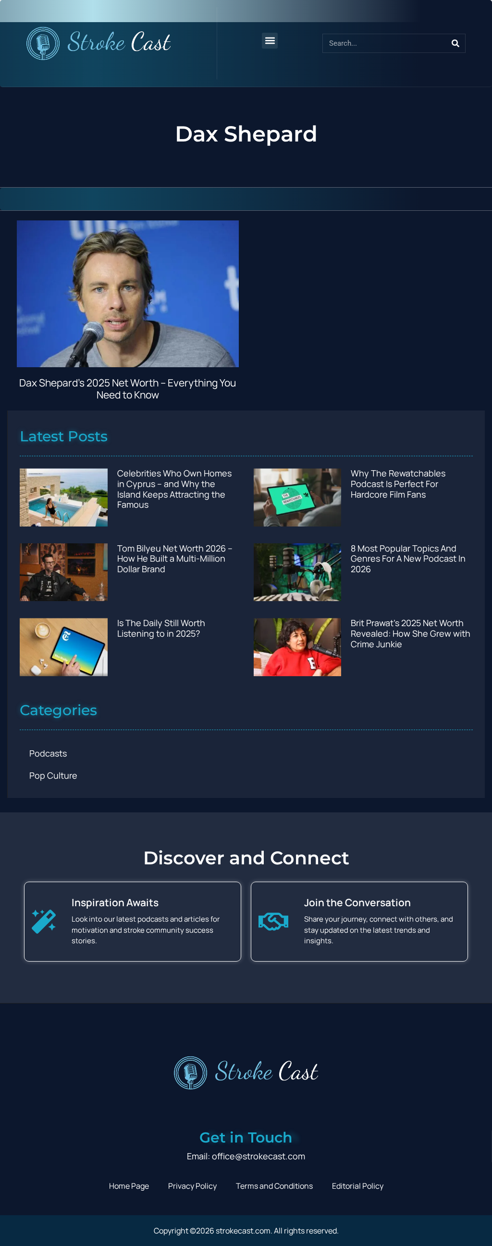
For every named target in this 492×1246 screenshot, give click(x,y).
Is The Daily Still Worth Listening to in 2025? (161, 628)
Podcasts (48, 753)
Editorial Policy (357, 1186)
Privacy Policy (192, 1186)
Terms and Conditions (274, 1186)
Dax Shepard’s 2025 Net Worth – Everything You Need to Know (127, 388)
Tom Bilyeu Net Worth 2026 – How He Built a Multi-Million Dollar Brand (175, 558)
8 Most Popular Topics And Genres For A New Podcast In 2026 (408, 558)
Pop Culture (53, 775)
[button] (270, 41)
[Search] (455, 43)
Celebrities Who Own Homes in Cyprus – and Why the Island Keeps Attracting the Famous (174, 488)
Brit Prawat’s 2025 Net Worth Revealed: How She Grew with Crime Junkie (410, 633)
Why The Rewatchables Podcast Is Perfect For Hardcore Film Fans (398, 483)
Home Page (129, 1186)
